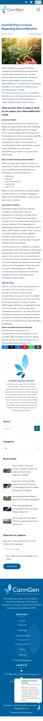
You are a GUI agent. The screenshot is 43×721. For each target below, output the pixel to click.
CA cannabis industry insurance (15, 93)
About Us (23, 625)
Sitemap (22, 655)
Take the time (7, 286)
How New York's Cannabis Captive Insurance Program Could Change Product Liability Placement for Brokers (25, 486)
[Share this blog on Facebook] (5, 347)
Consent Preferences (22, 660)
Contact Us (22, 640)
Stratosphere (27, 712)
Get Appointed (22, 635)
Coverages (22, 630)
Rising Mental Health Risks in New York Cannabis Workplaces (25, 498)
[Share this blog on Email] (38, 347)
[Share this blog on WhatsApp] (31, 347)
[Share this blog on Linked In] (18, 347)
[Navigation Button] (38, 9)
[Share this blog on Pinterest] (25, 347)
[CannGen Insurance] (21, 589)
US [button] (39, 2)
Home (22, 620)
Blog (23, 649)
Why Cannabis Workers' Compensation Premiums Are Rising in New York (24, 508)
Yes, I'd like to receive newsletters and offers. (21, 557)
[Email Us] (31, 2)
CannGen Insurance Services (21, 381)
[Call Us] (26, 2)
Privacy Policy (22, 644)
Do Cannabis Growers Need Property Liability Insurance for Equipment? (25, 521)
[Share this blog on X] (11, 347)
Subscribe (12, 566)
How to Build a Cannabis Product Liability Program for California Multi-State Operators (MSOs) (24, 470)
